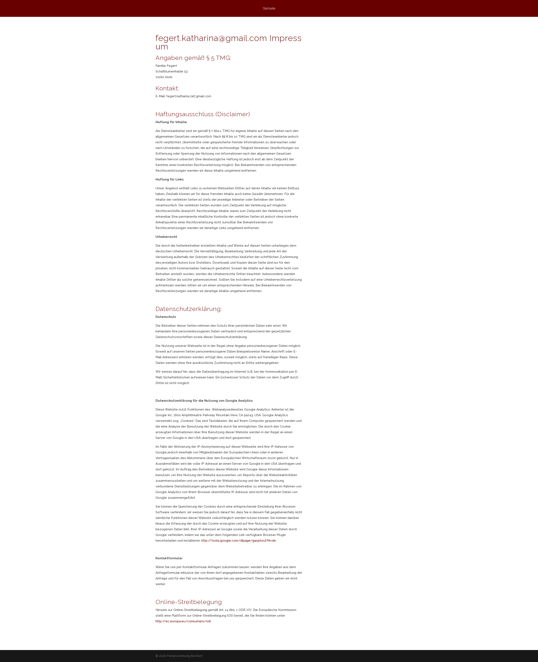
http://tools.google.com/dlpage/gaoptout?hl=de (238, 540)
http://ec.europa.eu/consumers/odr (183, 621)
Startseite (269, 8)
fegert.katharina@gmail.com (211, 38)
